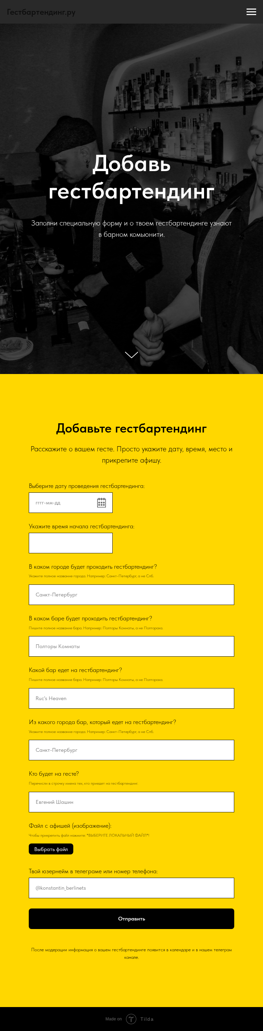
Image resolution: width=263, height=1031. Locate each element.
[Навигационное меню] (251, 12)
